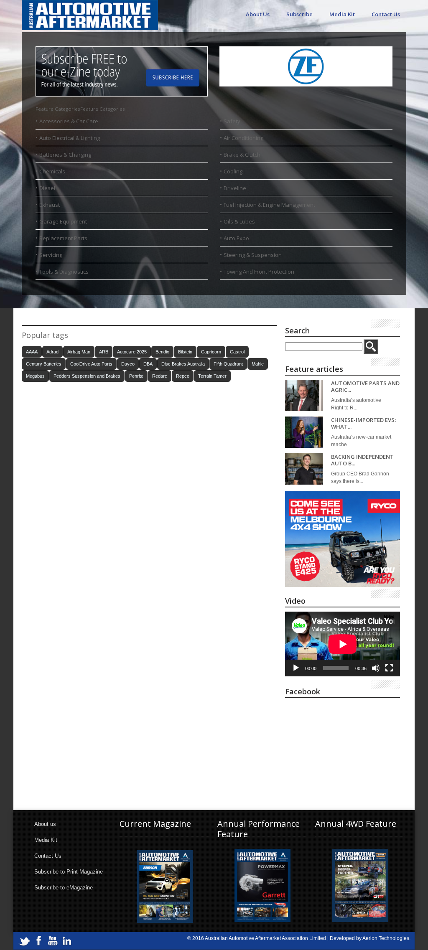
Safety (232, 121)
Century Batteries (43, 363)
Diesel (47, 188)
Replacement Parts (63, 238)
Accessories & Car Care (68, 121)
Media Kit (342, 14)
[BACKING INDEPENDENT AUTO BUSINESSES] (304, 469)
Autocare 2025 (132, 351)
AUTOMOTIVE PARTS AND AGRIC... (365, 387)
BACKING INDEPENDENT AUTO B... (362, 460)
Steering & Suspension (253, 255)
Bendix (162, 351)
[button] (80, 109)
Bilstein (185, 351)
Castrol (237, 351)
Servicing (50, 255)
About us (45, 824)
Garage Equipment (63, 221)
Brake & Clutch (242, 154)
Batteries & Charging (65, 154)
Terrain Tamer (212, 375)
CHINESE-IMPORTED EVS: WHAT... (363, 423)
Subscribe (299, 14)
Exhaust (49, 204)
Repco (182, 375)
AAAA (32, 351)
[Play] (296, 668)
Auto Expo (236, 238)
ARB (103, 351)
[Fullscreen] (389, 668)
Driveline (235, 188)
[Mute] (376, 668)
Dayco (128, 363)
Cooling (233, 171)
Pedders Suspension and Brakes (87, 375)
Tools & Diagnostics (64, 271)
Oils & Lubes (239, 221)
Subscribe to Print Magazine (68, 872)
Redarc (159, 375)
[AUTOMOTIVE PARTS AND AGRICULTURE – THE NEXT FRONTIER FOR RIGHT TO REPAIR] (304, 395)
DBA (148, 363)
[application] (342, 644)
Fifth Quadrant (228, 363)
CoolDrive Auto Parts (91, 363)
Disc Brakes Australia (183, 363)
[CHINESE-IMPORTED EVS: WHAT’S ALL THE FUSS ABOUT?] (304, 432)
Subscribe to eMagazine (63, 887)
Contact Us (386, 14)
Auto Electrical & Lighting (69, 138)
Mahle (258, 363)
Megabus (35, 375)
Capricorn (211, 351)
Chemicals (52, 171)
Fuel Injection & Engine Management (269, 204)
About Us (258, 14)
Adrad (52, 351)
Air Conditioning (243, 138)
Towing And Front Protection (259, 271)
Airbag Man (78, 351)
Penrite (136, 375)
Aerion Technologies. (386, 938)
